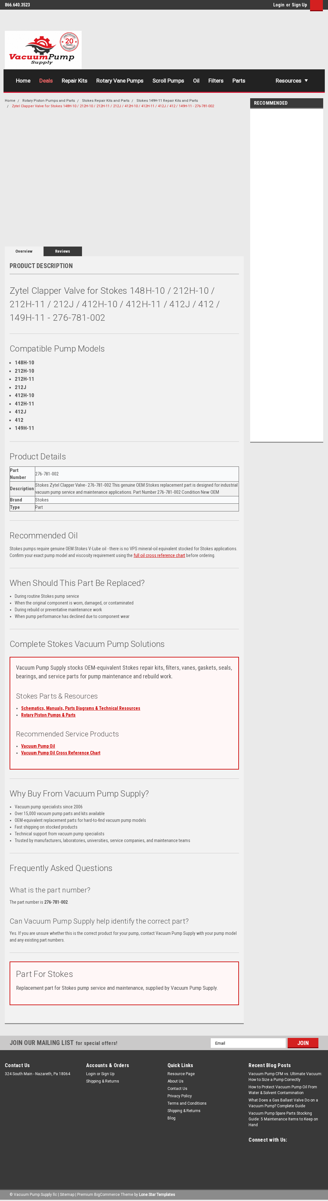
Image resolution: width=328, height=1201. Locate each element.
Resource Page (181, 1074)
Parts (239, 80)
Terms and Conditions (187, 1103)
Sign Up (299, 4)
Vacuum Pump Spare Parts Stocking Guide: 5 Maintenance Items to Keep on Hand (283, 1119)
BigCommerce (107, 1194)
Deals (46, 80)
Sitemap (67, 1194)
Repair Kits (74, 80)
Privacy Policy (180, 1096)
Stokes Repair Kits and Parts (105, 101)
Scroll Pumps (168, 80)
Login (278, 4)
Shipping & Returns (102, 1081)
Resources (288, 80)
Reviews (62, 251)
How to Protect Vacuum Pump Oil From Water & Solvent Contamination (283, 1090)
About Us (176, 1081)
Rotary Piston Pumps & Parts (48, 715)
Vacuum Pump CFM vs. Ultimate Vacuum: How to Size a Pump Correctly (285, 1077)
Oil (196, 80)
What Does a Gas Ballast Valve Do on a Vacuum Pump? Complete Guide (283, 1103)
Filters (216, 80)
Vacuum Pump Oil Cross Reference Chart (60, 752)
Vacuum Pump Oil (38, 746)
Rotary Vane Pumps (120, 80)
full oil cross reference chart (159, 555)
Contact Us (177, 1088)
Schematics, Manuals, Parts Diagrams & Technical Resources (80, 708)
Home (23, 80)
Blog (172, 1118)
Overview (23, 251)
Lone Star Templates (157, 1194)
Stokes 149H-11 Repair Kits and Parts (167, 101)
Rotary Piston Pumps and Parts (48, 101)
